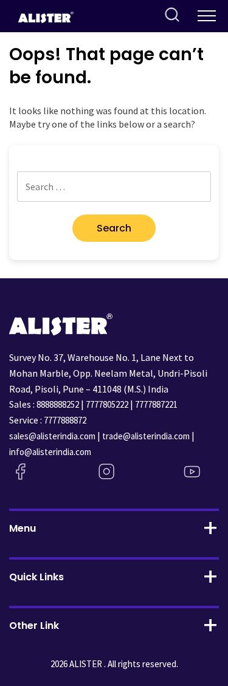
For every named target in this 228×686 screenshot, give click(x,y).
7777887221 (156, 404)
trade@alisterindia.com (146, 436)
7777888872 (65, 420)
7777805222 (107, 404)
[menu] (207, 16)
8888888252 (57, 404)
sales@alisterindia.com (52, 436)
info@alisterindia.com (50, 452)
